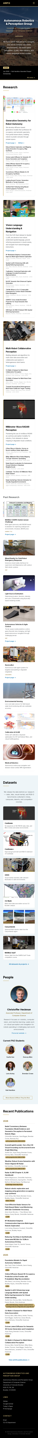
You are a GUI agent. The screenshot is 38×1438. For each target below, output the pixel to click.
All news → (31, 78)
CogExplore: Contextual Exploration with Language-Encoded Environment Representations (18, 273)
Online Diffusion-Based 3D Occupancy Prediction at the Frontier (18, 164)
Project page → (11, 143)
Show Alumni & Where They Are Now (18, 1097)
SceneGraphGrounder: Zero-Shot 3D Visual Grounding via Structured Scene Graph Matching (20, 1147)
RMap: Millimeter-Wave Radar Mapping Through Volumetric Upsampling (18, 457)
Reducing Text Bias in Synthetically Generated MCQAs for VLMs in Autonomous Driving (18, 1239)
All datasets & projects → (19, 964)
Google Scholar (8, 1404)
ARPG (6, 3)
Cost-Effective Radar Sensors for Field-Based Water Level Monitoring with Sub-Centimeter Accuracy (18, 1207)
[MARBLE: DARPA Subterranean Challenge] (19, 519)
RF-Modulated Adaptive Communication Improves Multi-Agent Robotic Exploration (19, 255)
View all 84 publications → (19, 1360)
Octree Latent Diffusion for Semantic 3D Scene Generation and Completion (18, 158)
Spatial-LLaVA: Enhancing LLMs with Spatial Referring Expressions (17, 264)
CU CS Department (9, 1422)
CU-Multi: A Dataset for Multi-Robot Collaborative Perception (17, 371)
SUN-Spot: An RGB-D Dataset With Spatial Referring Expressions (19, 311)
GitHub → (21, 143)
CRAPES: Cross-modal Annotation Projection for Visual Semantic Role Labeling (17, 301)
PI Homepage (7, 1409)
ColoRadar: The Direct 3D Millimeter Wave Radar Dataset (19, 472)
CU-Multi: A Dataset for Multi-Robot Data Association (18, 379)
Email (5, 1420)
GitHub (5, 1401)
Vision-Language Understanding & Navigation (14, 228)
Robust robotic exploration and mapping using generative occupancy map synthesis (19, 1190)
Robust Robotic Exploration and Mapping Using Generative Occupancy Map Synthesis (18, 148)
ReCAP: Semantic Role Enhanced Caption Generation (18, 282)
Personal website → (19, 1033)
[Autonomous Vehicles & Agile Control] (19, 625)
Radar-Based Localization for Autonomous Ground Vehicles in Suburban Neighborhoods (19, 465)
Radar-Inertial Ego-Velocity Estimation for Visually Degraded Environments (18, 481)
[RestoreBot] (19, 664)
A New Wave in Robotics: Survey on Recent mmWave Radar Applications (17, 449)
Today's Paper (8, 1406)
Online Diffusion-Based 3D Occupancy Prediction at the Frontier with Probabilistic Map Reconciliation (20, 1276)
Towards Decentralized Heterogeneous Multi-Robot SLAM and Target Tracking (18, 387)
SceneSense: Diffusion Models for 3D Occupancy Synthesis (17, 173)
